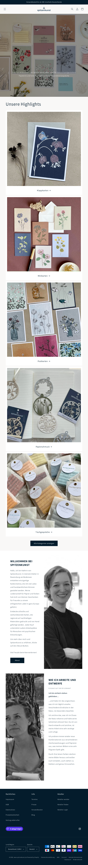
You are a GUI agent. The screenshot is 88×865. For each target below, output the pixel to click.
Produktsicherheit (12, 815)
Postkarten (43, 361)
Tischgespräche (43, 532)
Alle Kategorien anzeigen (44, 543)
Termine (34, 799)
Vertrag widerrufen (13, 820)
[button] (4, 9)
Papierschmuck (43, 446)
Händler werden (63, 799)
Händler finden (63, 804)
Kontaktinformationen (75, 857)
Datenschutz (10, 810)
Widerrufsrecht (77, 859)
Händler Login (62, 810)
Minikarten (43, 275)
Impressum (10, 799)
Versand (64, 857)
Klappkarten (42, 190)
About (17, 660)
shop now (44, 84)
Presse (34, 804)
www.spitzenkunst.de (20, 857)
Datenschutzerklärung (48, 857)
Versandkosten (37, 810)
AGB (7, 804)
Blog (33, 815)
